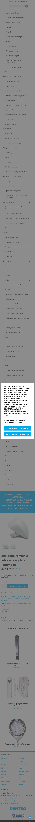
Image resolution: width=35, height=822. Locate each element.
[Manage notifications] (29, 817)
